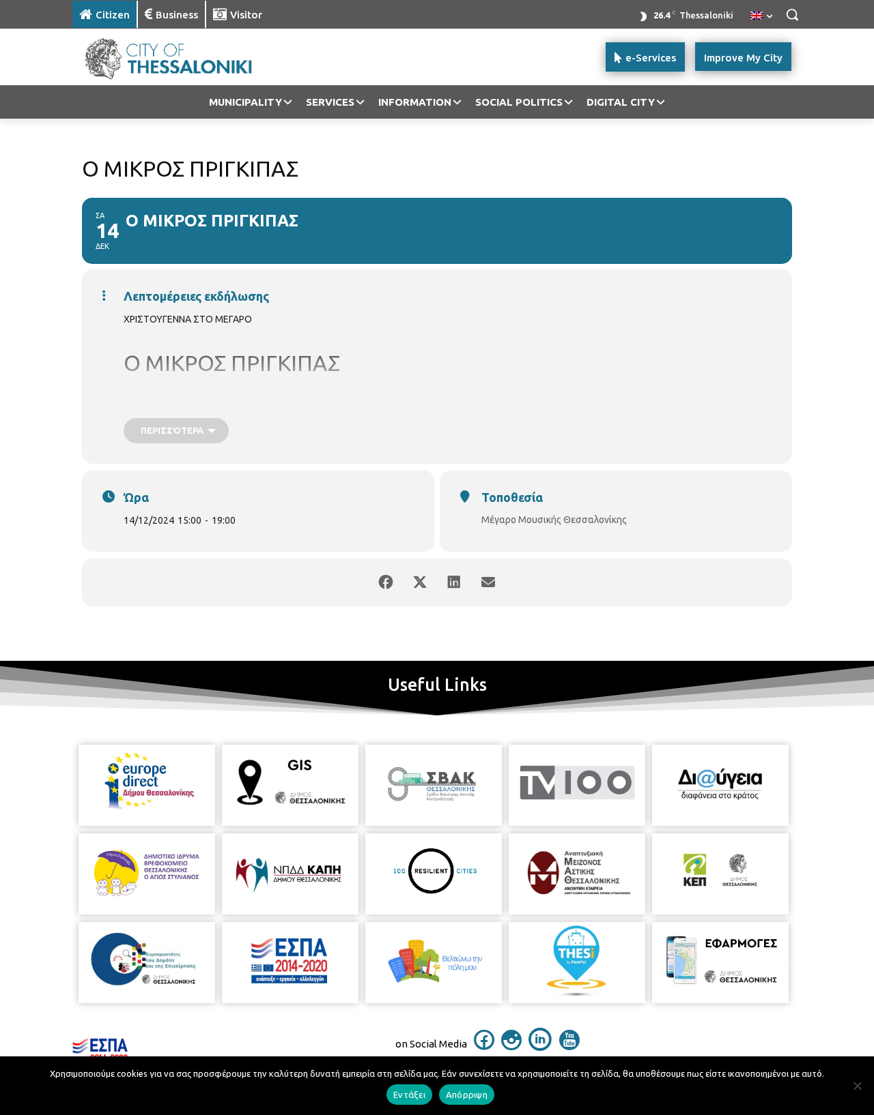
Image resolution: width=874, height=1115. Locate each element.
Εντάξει (409, 1094)
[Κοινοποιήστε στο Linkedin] (454, 582)
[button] (792, 14)
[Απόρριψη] (857, 1085)
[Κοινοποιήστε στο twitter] (420, 582)
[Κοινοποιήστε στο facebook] (386, 582)
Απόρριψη (467, 1094)
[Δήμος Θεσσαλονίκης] (182, 57)
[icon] (484, 1046)
